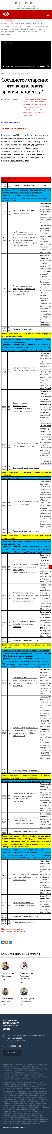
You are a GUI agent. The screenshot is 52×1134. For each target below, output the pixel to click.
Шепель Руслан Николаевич (27, 1000)
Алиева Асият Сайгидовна (7, 974)
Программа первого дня (12, 929)
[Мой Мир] (10, 942)
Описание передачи (10, 122)
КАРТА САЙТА (12, 1053)
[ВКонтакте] (3, 942)
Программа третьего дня (13, 931)
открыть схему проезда (16, 1040)
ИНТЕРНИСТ (26, 3)
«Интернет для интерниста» (15, 129)
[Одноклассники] (6, 942)
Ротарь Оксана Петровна (8, 1000)
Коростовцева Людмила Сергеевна (26, 976)
